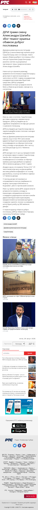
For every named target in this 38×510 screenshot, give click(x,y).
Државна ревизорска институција (15, 228)
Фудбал (11, 462)
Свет (23, 454)
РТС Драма (7, 478)
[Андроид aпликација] (19, 406)
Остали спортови (13, 465)
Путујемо (14, 469)
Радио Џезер (20, 487)
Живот (14, 468)
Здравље (33, 469)
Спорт (5, 462)
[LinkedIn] (14, 26)
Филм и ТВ (8, 471)
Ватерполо (14, 463)
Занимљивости (22, 468)
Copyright (14, 503)
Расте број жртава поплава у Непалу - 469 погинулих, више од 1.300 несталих (14, 359)
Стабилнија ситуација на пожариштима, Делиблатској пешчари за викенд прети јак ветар (14, 368)
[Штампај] (18, 26)
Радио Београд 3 (7, 484)
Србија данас (31, 454)
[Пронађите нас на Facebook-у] (19, 445)
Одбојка (31, 462)
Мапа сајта (30, 496)
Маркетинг (18, 490)
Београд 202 (19, 484)
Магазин (7, 468)
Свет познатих (23, 469)
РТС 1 (7, 477)
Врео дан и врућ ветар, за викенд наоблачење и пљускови (12, 384)
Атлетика (22, 463)
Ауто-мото (30, 463)
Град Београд (8, 232)
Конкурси (13, 492)
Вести (4, 454)
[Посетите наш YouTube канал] (24, 445)
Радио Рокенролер (11, 486)
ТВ (3, 477)
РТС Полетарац (31, 480)
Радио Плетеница (30, 484)
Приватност (6, 503)
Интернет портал (22, 492)
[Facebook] (4, 26)
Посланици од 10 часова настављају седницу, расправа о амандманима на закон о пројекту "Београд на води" (14, 393)
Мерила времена (30, 456)
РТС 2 (12, 477)
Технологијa (5, 469)
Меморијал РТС (25, 465)
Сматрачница (8, 459)
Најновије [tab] (6, 349)
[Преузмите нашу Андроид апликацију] (19, 430)
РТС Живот (16, 478)
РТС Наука (32, 477)
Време (19, 457)
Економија (20, 456)
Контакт (11, 490)
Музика (31, 468)
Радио (6, 483)
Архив (28, 487)
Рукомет (6, 463)
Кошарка (19, 462)
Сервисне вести (27, 457)
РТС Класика (26, 478)
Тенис (25, 462)
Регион (18, 454)
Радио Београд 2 (28, 483)
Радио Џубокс (23, 486)
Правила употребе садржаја (26, 503)
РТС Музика (20, 480)
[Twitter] (9, 26)
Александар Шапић (10, 224)
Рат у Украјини (10, 457)
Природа (22, 471)
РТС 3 (18, 477)
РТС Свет (24, 477)
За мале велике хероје (20, 472)
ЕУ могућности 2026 (27, 459)
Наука (15, 471)
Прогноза (7, 344)
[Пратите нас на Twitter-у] (15, 445)
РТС (6, 490)
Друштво (12, 456)
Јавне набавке (28, 490)
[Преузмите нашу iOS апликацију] (19, 425)
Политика (11, 454)
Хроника (5, 456)
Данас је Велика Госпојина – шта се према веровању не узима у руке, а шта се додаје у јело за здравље (14, 376)
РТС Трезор (11, 480)
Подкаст (17, 459)
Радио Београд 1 (15, 483)
